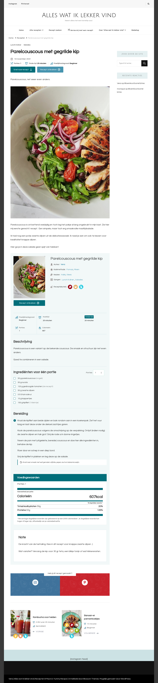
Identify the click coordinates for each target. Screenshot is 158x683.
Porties (89, 373)
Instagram (13, 4)
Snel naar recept (21, 70)
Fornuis (70, 269)
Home (21, 30)
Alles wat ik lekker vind (79, 15)
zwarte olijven (26, 390)
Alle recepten (35, 30)
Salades (27, 45)
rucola (23, 382)
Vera (63, 264)
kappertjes (25, 398)
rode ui (24, 394)
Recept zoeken (55, 30)
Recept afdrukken (48, 70)
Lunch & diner (15, 45)
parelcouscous (30, 378)
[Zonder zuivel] (81, 287)
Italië (63, 275)
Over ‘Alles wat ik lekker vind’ (111, 30)
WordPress (126, 679)
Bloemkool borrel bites (134, 83)
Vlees (69, 275)
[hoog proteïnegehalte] (70, 287)
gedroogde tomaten (35, 386)
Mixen (76, 269)
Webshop (135, 30)
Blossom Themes (91, 679)
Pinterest (25, 4)
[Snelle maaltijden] (75, 287)
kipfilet (28, 403)
